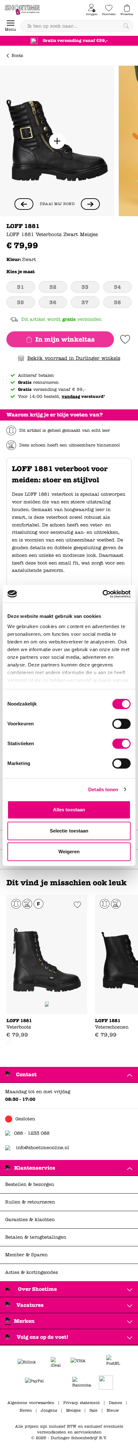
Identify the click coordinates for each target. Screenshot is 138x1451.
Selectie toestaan (69, 830)
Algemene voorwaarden (30, 1402)
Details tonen (103, 789)
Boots (17, 55)
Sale (94, 1410)
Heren (26, 1410)
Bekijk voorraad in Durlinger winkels (73, 358)
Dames (115, 1402)
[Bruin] (8, 1043)
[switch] (121, 724)
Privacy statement (81, 1402)
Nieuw (113, 1410)
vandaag (71, 396)
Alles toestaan (69, 809)
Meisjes (73, 1410)
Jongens (49, 1410)
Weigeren (69, 851)
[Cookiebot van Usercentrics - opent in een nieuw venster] (102, 594)
